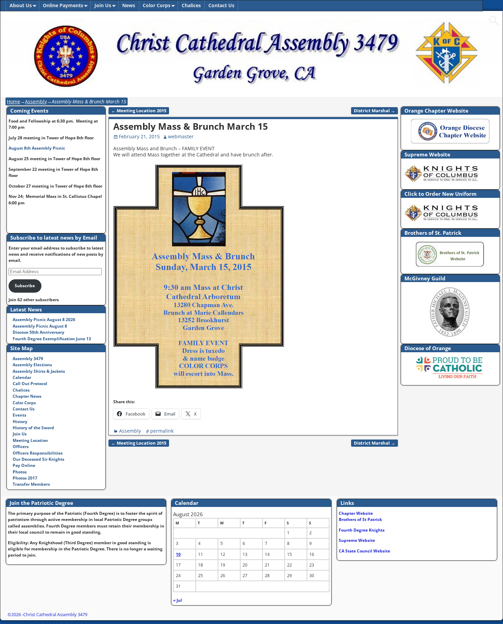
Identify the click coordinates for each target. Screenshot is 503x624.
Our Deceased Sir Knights (38, 459)
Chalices (191, 5)
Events (19, 415)
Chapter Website (356, 513)
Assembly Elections (32, 365)
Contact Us (221, 5)
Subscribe (25, 286)
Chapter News (27, 396)
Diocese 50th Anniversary (38, 332)
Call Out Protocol (30, 383)
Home (13, 101)
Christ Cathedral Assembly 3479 (55, 614)
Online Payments (63, 5)
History (20, 421)
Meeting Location (30, 440)
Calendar (22, 377)
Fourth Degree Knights (362, 530)
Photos (20, 472)
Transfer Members (31, 484)
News (128, 5)
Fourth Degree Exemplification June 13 (52, 339)
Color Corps (156, 5)
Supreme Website (357, 540)
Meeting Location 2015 (138, 111)
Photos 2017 (25, 478)
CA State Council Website (364, 551)
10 (178, 554)
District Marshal (374, 111)
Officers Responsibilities (38, 453)
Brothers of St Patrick (360, 519)
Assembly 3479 (28, 358)
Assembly (36, 101)
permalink (161, 431)
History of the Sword (33, 428)
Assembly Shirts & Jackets (39, 371)
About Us (21, 5)
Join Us (102, 5)
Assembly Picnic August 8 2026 (44, 319)
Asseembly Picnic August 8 (40, 326)
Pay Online (24, 465)
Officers (21, 446)
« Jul (177, 600)
